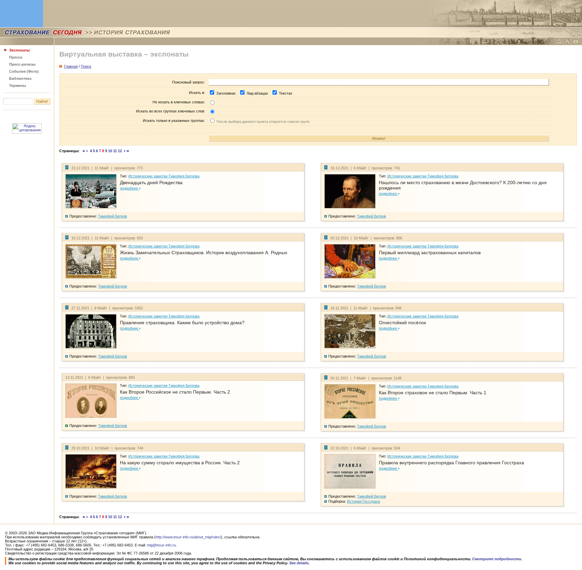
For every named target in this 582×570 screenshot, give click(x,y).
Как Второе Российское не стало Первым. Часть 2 (175, 392)
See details (299, 563)
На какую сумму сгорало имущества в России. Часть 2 (180, 462)
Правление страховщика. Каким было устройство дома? (182, 322)
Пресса (15, 57)
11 (115, 151)
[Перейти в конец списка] (128, 151)
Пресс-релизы (22, 64)
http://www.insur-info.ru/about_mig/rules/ (188, 537)
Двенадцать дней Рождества (151, 182)
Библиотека (20, 78)
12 (120, 151)
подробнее (129, 188)
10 (110, 151)
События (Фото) (24, 71)
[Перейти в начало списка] (84, 151)
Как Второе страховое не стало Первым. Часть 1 (432, 392)
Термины (17, 85)
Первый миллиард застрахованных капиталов (430, 252)
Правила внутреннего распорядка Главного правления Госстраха (451, 462)
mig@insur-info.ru (161, 545)
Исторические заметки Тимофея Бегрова (163, 176)
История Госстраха (363, 501)
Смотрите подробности (496, 559)
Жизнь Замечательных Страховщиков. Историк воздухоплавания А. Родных (203, 252)
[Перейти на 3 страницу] (87, 151)
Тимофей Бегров (112, 216)
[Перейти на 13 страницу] (125, 151)
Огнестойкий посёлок (402, 322)
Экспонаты (19, 50)
